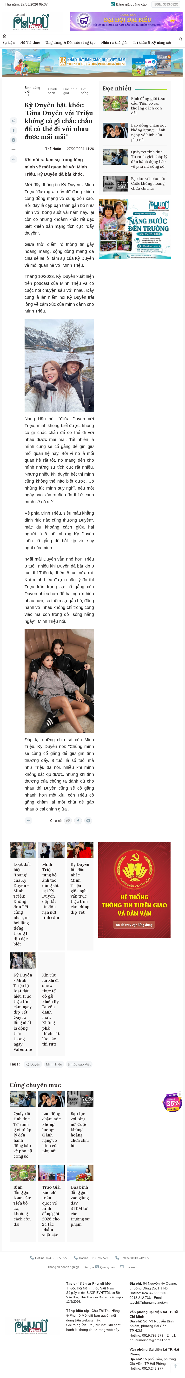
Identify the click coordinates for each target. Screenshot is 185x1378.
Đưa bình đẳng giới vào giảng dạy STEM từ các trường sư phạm (80, 1206)
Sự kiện (8, 42)
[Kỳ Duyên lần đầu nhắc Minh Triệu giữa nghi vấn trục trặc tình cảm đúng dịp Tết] (80, 850)
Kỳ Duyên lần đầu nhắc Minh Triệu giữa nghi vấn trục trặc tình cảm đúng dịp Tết (80, 888)
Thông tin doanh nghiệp (63, 1267)
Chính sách (52, 91)
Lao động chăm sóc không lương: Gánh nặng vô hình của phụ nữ (149, 132)
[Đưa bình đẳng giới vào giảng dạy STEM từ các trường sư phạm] (80, 1172)
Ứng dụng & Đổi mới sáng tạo (71, 42)
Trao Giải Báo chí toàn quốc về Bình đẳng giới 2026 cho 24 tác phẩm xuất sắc (51, 1211)
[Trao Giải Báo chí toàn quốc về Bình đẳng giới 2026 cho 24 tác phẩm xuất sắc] (51, 1172)
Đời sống (84, 91)
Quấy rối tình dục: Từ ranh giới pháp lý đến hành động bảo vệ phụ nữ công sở (149, 159)
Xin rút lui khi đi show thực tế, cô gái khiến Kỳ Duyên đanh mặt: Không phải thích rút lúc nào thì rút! (50, 1009)
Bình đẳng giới (32, 89)
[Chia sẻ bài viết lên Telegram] (13, 140)
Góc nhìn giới (70, 91)
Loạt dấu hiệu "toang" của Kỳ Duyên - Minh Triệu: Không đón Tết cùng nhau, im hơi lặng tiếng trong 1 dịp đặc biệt (22, 904)
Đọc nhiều (117, 88)
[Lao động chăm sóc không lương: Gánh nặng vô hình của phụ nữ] (115, 130)
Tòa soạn (130, 1267)
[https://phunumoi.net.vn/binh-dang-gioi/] (13, 159)
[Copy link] (13, 121)
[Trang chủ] (4, 36)
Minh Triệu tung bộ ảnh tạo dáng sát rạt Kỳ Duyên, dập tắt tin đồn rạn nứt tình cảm (50, 891)
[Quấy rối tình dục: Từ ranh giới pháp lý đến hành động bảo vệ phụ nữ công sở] (115, 157)
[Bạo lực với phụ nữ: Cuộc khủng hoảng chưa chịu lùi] (115, 183)
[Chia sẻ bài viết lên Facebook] (13, 130)
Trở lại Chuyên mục (28, 820)
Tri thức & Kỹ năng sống (153, 42)
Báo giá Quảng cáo (99, 1267)
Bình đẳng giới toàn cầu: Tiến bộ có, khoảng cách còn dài (148, 105)
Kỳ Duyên (33, 1064)
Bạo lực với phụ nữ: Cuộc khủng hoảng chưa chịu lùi (148, 183)
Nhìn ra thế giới (114, 42)
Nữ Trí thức (30, 42)
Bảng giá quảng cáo (131, 4)
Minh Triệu (54, 1064)
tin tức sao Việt (79, 1064)
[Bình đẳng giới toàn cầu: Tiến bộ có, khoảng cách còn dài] (115, 103)
